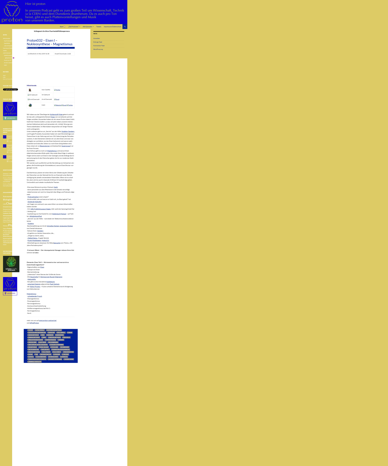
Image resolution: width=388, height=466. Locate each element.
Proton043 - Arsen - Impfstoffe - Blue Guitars (12, 137)
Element (16, 207)
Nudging (64, 131)
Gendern (71, 131)
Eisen (53, 117)
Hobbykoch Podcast (59, 214)
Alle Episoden (87, 26)
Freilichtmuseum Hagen (35, 339)
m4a (4, 77)
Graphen (5, 211)
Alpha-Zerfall (40, 330)
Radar (9, 232)
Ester (9, 209)
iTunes (12, 79)
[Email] (56, 99)
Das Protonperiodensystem (11, 41)
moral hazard (43, 347)
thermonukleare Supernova (37, 359)
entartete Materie (34, 284)
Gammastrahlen (51, 339)
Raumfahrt (6, 234)
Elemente (5, 209)
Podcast (5, 228)
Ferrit (44, 337)
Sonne (15, 236)
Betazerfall (14, 196)
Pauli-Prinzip (46, 352)
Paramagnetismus (34, 352)
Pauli (14, 220)
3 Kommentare (33, 48)
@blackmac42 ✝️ (9, 58)
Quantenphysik (12, 231)
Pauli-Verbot (57, 352)
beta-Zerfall (61, 332)
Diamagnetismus (33, 335)
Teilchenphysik (7, 242)
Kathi (56, 187)
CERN (4, 204)
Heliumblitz (32, 279)
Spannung (6, 238)
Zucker (4, 244)
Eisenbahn (50, 335)
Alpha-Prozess (35, 286)
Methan (5, 220)
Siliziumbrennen (41, 356)
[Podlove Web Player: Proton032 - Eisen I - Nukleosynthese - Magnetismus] (51, 69)
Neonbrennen (65, 347)
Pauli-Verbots (54, 284)
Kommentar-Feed (98, 45)
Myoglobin (54, 347)
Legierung (6, 218)
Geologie (14, 209)
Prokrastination (33, 197)
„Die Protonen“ (73, 26)
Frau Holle (66, 337)
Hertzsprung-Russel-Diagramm (51, 277)
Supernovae (66, 146)
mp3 (4, 75)
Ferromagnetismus (54, 337)
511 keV (30, 330)
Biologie (7, 199)
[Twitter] (57, 89)
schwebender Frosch (35, 296)
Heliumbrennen (53, 342)
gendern (61, 339)
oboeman (5, 173)
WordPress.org (98, 49)
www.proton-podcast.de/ (48, 320)
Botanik (14, 200)
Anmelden (96, 38)
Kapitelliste (7, 43)
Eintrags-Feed (97, 42)
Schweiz (30, 356)
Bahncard (51, 332)
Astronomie (7, 196)
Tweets (98, 26)
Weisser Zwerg (68, 359)
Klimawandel (7, 215)
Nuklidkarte (50, 282)
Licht (10, 218)
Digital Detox (32, 238)
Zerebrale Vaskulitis (35, 202)
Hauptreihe (34, 277)
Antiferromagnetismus (54, 330)
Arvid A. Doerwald (9, 62)
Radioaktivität (14, 232)
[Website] (57, 105)
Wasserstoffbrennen (55, 359)
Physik (30, 354)
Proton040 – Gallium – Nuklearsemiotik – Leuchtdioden (11, 179)
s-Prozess (66, 354)
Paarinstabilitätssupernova (60, 349)
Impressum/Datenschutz (112, 26)
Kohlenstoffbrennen (56, 344)
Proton (5, 231)
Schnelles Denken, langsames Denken (60, 226)
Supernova (64, 356)
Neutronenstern (33, 349)
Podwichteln (11, 228)
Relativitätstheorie (8, 236)
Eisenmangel (60, 335)
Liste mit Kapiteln (8, 45)
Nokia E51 (45, 240)
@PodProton (34, 323)
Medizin (14, 218)
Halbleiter (6, 213)
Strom (11, 238)
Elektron (11, 207)
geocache (57, 243)
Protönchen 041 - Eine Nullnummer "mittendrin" (13, 157)
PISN (36, 354)
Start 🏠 (63, 26)
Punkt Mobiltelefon (34, 240)
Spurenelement (53, 356)
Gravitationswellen (12, 211)
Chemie (70, 332)
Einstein (5, 207)
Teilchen (12, 240)
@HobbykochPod (36, 216)
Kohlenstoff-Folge (56, 114)
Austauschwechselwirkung (37, 332)
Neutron (9, 220)
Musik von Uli (7, 60)
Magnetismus (52, 151)
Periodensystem (68, 352)
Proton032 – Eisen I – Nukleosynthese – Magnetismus (49, 42)
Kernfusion (12, 213)
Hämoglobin (32, 342)
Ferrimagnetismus (34, 337)
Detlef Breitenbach (9, 55)
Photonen (5, 225)
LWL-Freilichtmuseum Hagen (41, 209)
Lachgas (14, 215)
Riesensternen (45, 146)
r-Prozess (57, 354)
